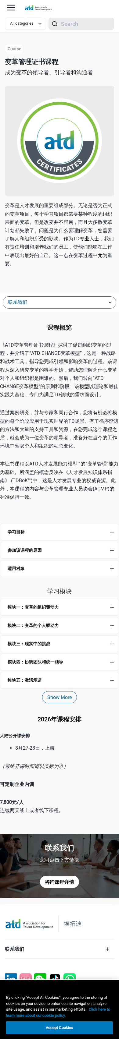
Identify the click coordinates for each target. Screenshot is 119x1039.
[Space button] (26, 979)
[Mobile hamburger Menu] (11, 7)
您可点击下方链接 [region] (59, 860)
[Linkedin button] (11, 979)
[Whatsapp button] (69, 979)
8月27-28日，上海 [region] (35, 748)
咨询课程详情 (59, 882)
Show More (59, 697)
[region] (59, 766)
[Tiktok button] (55, 979)
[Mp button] (40, 979)
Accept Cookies (60, 1027)
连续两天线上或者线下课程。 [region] (31, 806)
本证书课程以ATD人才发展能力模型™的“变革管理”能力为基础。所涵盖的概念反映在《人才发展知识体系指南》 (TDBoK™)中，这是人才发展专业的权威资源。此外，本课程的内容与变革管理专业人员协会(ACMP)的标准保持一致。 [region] (59, 480)
